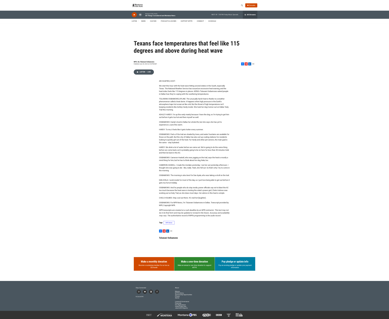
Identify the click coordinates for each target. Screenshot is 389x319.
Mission (177, 291)
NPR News (169, 223)
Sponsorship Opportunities (183, 294)
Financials (178, 303)
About (177, 288)
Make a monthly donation (154, 261)
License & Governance (182, 301)
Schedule (212, 21)
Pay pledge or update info (235, 261)
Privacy (177, 296)
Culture (153, 21)
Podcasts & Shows (168, 21)
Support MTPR (186, 21)
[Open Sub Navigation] (138, 21)
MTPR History (179, 293)
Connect (200, 21)
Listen (134, 21)
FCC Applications (180, 305)
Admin (177, 298)
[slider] (143, 15)
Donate (252, 5)
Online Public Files (180, 306)
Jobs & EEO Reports (181, 308)
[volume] (140, 14)
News (143, 21)
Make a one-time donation (194, 261)
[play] (134, 15)
